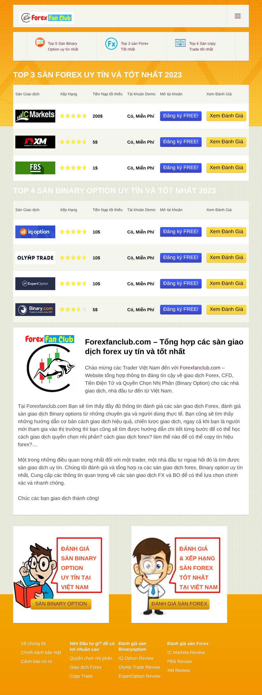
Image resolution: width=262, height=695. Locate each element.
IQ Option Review (136, 658)
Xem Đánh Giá (226, 116)
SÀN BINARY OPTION (61, 604)
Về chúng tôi (33, 643)
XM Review (178, 670)
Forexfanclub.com (200, 368)
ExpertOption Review (140, 676)
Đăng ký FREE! (180, 116)
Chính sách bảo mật (41, 652)
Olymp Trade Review (139, 667)
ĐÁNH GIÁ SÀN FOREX (179, 604)
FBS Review (179, 661)
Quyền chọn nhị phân (91, 658)
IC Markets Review (186, 652)
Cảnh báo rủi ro (36, 661)
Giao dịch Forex (86, 667)
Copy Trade (81, 676)
